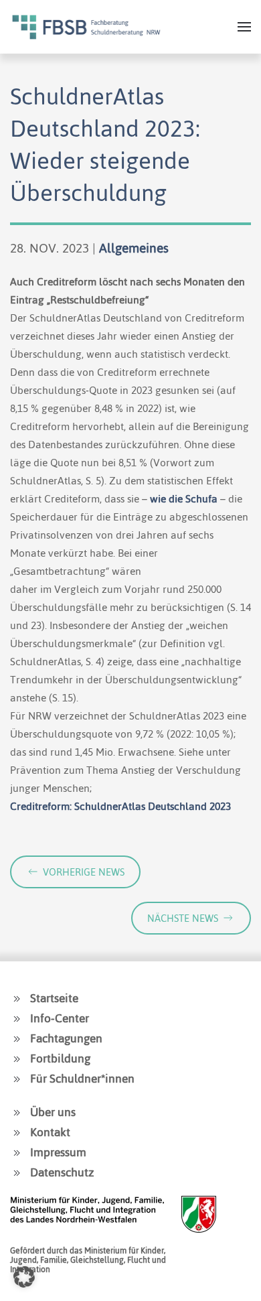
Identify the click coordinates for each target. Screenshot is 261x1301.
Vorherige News (83, 872)
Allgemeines (134, 248)
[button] (244, 27)
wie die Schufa (183, 498)
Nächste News (182, 918)
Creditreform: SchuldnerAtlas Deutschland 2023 (120, 806)
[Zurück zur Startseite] (86, 27)
